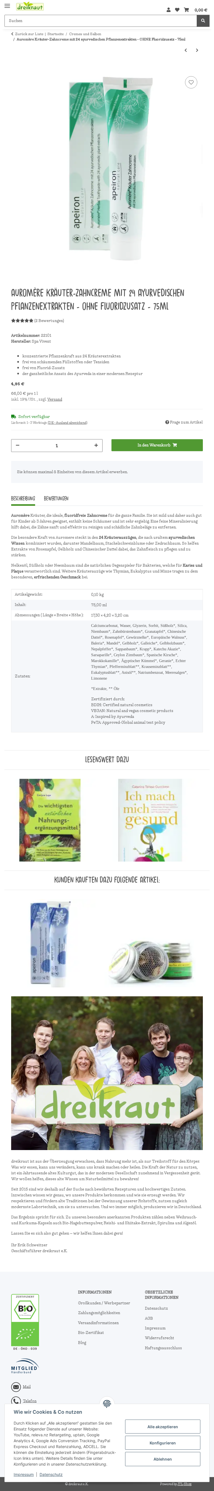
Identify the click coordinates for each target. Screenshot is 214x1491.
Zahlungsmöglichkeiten (99, 1312)
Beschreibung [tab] (23, 498)
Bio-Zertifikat (91, 1332)
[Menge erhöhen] (96, 445)
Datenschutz (51, 1474)
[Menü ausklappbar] (7, 3)
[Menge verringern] (17, 445)
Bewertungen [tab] (56, 498)
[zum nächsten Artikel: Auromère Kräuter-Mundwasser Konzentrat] (197, 50)
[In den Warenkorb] (15, 69)
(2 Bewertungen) (49, 320)
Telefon (30, 1400)
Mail (27, 1386)
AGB (149, 1318)
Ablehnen (163, 1459)
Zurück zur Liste (29, 34)
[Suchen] (203, 21)
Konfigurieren (163, 1443)
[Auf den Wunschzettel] (191, 82)
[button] (168, 10)
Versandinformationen (98, 1322)
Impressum (24, 1474)
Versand (54, 399)
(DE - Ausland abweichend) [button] (67, 423)
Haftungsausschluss (163, 1348)
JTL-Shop (184, 1484)
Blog (82, 1342)
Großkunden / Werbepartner (104, 1303)
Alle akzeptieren (162, 1426)
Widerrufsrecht (159, 1337)
